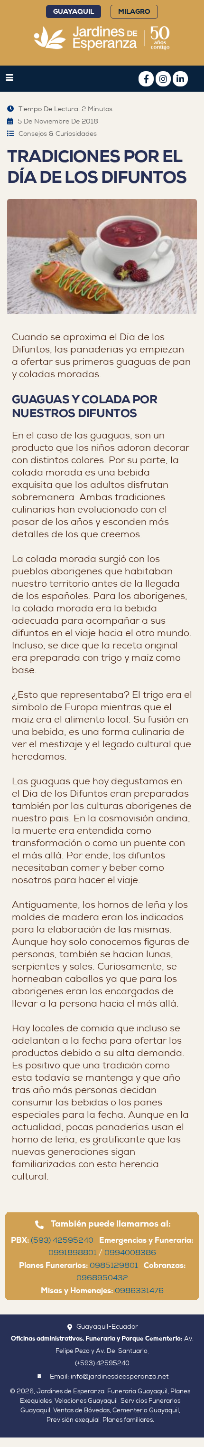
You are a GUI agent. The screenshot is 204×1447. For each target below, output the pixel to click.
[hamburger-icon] (9, 79)
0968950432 (102, 1279)
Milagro (134, 12)
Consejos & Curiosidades (58, 134)
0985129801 (117, 1266)
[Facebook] (146, 78)
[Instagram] (163, 78)
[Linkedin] (180, 78)
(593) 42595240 (65, 1241)
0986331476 (139, 1291)
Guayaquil (73, 12)
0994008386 (130, 1253)
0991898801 (72, 1253)
